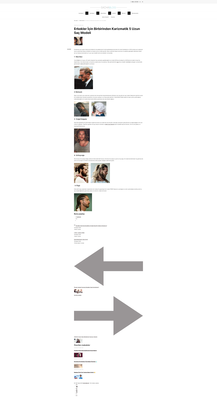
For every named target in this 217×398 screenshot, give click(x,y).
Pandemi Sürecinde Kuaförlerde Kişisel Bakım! (85, 350)
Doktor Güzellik (105, 17)
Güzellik (114, 13)
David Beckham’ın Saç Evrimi (81, 239)
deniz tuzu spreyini (109, 124)
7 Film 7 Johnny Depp (79, 232)
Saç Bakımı (81, 13)
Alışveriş (113, 17)
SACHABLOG (86, 383)
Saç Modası (92, 13)
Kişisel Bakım (103, 13)
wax (118, 62)
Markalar (124, 13)
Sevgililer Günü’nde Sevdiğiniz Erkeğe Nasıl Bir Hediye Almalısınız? (91, 225)
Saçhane (69, 49)
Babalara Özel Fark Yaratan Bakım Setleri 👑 (84, 372)
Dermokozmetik (135, 13)
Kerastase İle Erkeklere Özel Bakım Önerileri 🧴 (85, 361)
